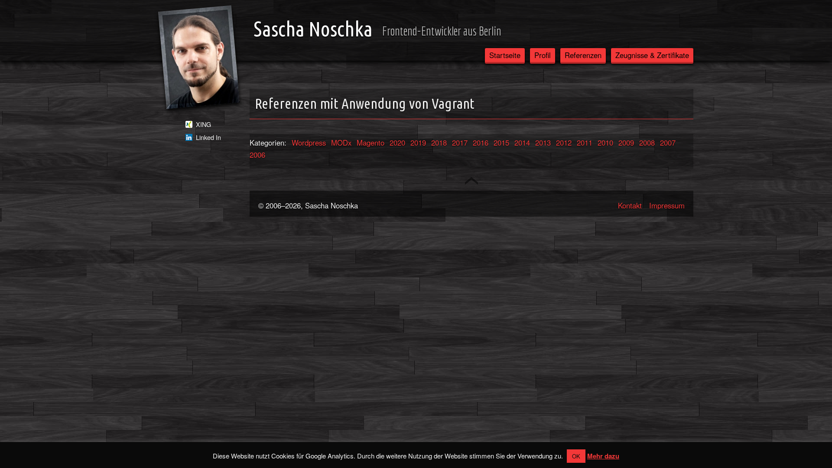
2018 (439, 142)
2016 (480, 142)
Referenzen (583, 55)
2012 (564, 142)
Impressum (667, 205)
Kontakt (630, 205)
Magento (370, 142)
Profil (542, 55)
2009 (626, 142)
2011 (584, 142)
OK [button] (576, 456)
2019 (418, 142)
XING (203, 124)
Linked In (208, 137)
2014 (522, 142)
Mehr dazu (603, 456)
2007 (668, 142)
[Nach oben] (471, 181)
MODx (341, 142)
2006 (257, 154)
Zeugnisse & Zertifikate (652, 55)
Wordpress (309, 142)
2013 (543, 142)
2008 (647, 142)
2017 (460, 142)
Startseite (504, 55)
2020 (397, 142)
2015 (501, 142)
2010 (605, 142)
